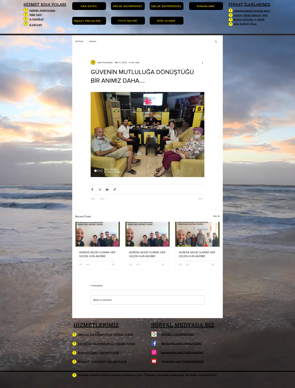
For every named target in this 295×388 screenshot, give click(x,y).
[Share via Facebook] (92, 189)
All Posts (79, 41)
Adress (93, 41)
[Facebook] (154, 346)
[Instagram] (154, 355)
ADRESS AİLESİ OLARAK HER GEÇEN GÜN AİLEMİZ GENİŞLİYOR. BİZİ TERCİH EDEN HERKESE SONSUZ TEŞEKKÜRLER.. (97, 254)
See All (216, 216)
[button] (215, 41)
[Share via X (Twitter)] (99, 189)
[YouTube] (154, 364)
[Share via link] (114, 189)
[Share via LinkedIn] (107, 189)
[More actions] (202, 62)
